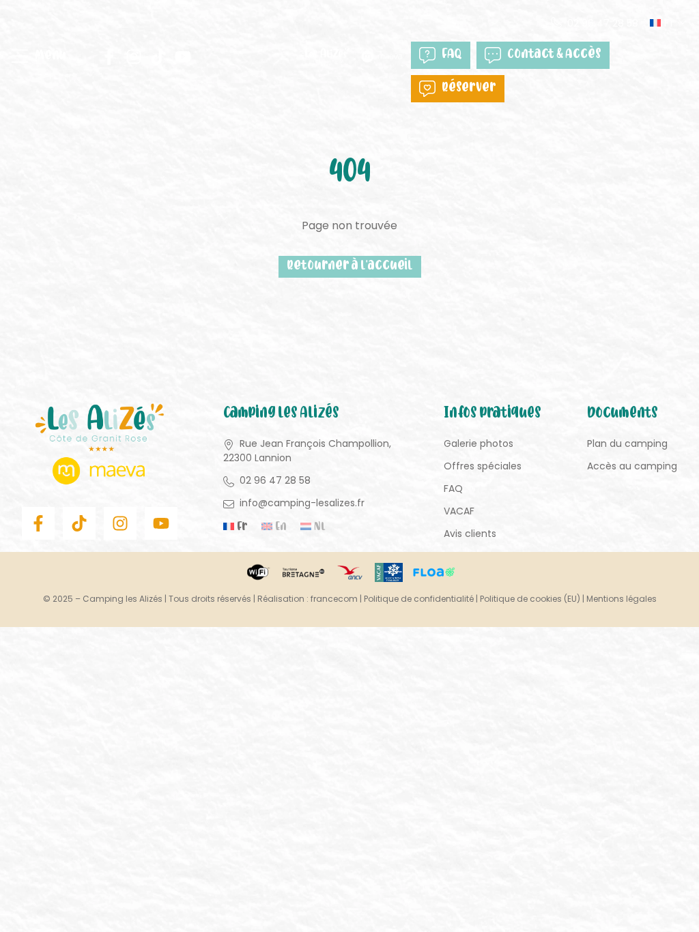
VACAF (459, 511)
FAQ (452, 55)
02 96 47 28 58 (602, 23)
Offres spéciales (483, 466)
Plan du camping (627, 443)
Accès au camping (632, 466)
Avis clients (470, 533)
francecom (334, 599)
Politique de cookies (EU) (530, 599)
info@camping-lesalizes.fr (302, 503)
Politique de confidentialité (419, 599)
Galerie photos (478, 443)
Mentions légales (621, 599)
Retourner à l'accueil (350, 266)
